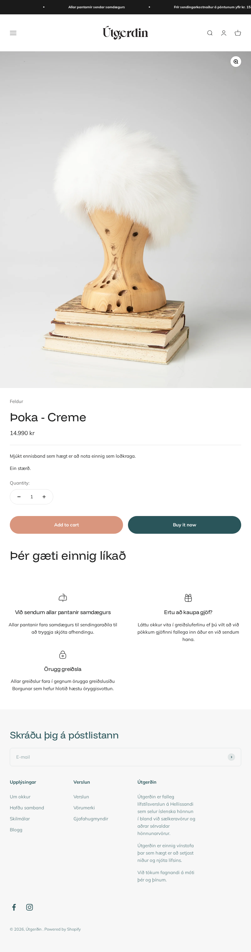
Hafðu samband (27, 808)
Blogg (16, 830)
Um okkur (20, 797)
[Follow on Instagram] (29, 907)
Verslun (81, 797)
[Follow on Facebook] (14, 907)
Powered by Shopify (62, 929)
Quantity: (19, 483)
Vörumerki (84, 808)
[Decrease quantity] (19, 496)
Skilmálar (20, 819)
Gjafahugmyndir (90, 819)
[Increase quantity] (44, 496)
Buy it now (184, 525)
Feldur (16, 401)
